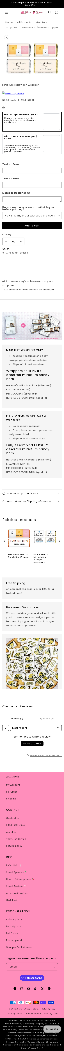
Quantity (6, 234)
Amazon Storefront (17, 893)
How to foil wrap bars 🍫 (20, 879)
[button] (6, 12)
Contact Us (12, 818)
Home (9, 22)
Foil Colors (12, 933)
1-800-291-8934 (15, 825)
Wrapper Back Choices (19, 947)
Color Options (14, 919)
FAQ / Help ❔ (14, 865)
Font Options (13, 926)
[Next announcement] (58, 4)
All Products (24, 22)
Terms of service (33, 1013)
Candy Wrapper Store (27, 1009)
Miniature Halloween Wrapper (40, 27)
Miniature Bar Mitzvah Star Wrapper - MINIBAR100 (41, 558)
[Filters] (5, 728)
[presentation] (4, 540)
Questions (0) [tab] (47, 718)
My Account (13, 784)
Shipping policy (51, 1013)
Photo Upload (14, 940)
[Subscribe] (54, 966)
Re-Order (11, 791)
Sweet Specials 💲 (16, 872)
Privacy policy (15, 1013)
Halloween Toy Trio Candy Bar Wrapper (19, 556)
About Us (11, 832)
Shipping (11, 798)
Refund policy (14, 845)
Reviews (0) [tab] (17, 718)
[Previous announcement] (5, 4)
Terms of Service (16, 839)
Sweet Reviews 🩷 (16, 886)
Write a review (32, 743)
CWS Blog (11, 900)
